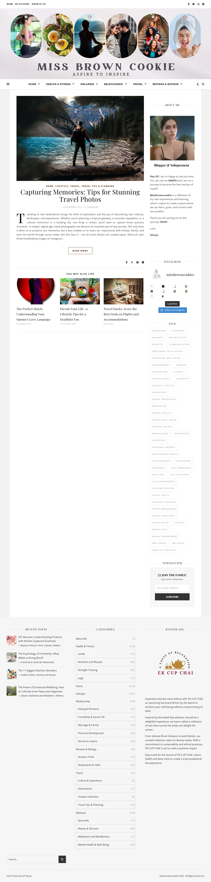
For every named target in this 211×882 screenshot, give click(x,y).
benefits (157, 344)
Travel (138, 84)
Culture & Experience (90, 780)
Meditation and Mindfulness (42, 695)
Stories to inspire (87, 741)
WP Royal (26, 875)
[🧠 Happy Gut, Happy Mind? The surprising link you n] (152, 296)
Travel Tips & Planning (98, 186)
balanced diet (178, 337)
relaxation (183, 461)
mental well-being (164, 420)
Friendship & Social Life (31, 662)
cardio (81, 653)
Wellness (87, 84)
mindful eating (162, 426)
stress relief (160, 522)
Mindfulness (160, 433)
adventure (159, 330)
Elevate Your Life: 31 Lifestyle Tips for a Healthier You (74, 314)
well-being (159, 543)
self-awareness (181, 468)
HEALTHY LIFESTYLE (163, 385)
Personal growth (163, 447)
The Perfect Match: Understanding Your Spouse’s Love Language (33, 314)
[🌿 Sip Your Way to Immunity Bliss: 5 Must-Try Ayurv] (163, 286)
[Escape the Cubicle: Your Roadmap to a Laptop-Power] (186, 286)
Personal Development (91, 733)
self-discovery (180, 474)
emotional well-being (166, 358)
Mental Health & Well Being (93, 844)
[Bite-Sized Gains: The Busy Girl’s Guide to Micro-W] (175, 291)
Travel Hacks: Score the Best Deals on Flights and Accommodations (121, 314)
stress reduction (163, 515)
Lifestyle (61, 186)
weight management (165, 536)
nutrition (158, 440)
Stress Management (164, 509)
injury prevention (164, 399)
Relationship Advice (165, 454)
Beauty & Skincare (29, 645)
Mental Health (161, 413)
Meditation (159, 406)
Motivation (182, 433)
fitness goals (161, 378)
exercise (181, 365)
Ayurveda (178, 330)
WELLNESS (178, 543)
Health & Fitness (28, 674)
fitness (178, 371)
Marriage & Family (88, 725)
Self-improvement (163, 481)
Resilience (158, 468)
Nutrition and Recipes (46, 674)
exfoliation (160, 371)
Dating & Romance (88, 708)
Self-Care (158, 474)
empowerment (161, 365)
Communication (179, 344)
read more (80, 250)
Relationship (113, 84)
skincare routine (163, 488)
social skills (160, 495)
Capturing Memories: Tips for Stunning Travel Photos (80, 195)
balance (157, 337)
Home (10, 4)
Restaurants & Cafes (89, 764)
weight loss (160, 529)
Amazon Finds (86, 756)
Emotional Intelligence (167, 351)
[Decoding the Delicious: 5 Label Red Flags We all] (152, 286)
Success (180, 522)
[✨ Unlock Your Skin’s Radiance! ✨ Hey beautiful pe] (186, 291)
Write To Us (39, 4)
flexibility (183, 378)
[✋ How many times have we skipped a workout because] (152, 291)
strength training (164, 502)
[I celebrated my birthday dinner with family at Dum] (163, 291)
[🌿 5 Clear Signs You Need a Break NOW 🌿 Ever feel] (163, 296)
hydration (159, 392)
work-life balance (164, 550)
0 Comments (91, 206)
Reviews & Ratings (166, 84)
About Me (81, 638)
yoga (80, 678)
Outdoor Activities (88, 796)
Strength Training (87, 670)
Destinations (85, 788)
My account (22, 4)
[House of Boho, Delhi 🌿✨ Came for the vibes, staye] (175, 286)
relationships (161, 461)
